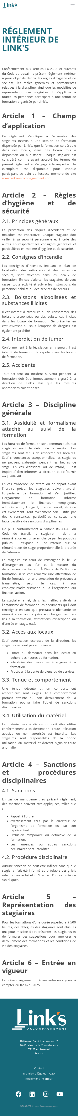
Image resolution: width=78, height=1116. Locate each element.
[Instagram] (46, 1094)
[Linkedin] (32, 1094)
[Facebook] (18, 1094)
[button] (72, 5)
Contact (39, 1068)
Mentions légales (34, 1073)
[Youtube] (60, 1094)
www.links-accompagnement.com (26, 178)
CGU (52, 1073)
